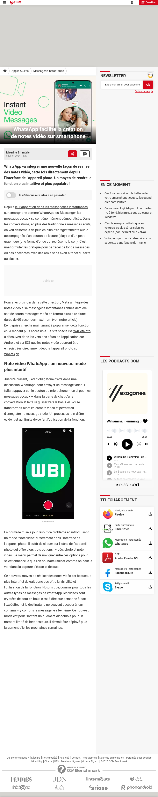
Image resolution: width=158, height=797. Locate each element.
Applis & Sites (20, 71)
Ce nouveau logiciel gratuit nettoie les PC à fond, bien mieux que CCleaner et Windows (128, 213)
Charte (48, 761)
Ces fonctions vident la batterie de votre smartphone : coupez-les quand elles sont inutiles (128, 198)
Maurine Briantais (18, 152)
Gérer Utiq (36, 761)
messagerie (46, 610)
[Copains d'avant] (21, 787)
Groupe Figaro (90, 761)
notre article (67, 320)
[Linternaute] (98, 779)
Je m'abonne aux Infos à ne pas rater (42, 195)
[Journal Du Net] (60, 779)
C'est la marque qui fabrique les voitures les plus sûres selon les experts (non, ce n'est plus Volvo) (125, 228)
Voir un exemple (144, 91)
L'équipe (35, 757)
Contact (76, 757)
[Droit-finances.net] (136, 779)
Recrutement (90, 757)
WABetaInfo (82, 331)
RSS (56, 761)
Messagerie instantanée (48, 71)
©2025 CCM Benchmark (114, 761)
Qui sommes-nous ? (18, 757)
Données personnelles (111, 757)
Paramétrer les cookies (138, 757)
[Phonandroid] (136, 787)
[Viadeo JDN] (60, 787)
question (151, 2)
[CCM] (15, 2)
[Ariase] (98, 787)
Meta (65, 302)
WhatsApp (11, 354)
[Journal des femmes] (21, 779)
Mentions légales (70, 761)
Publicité (64, 757)
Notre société (49, 757)
